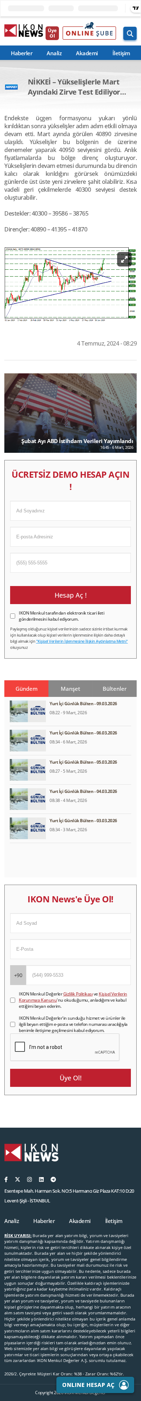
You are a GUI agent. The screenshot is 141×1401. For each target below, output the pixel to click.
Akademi (87, 53)
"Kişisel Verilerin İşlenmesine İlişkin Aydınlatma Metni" (82, 641)
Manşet (70, 688)
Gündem (27, 688)
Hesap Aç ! (71, 595)
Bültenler (115, 688)
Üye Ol (52, 33)
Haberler (21, 53)
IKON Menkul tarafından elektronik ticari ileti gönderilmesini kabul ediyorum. (61, 616)
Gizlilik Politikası (78, 994)
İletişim (121, 53)
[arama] (130, 33)
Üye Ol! (71, 1077)
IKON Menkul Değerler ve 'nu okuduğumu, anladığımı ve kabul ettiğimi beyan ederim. (73, 1000)
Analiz (54, 53)
